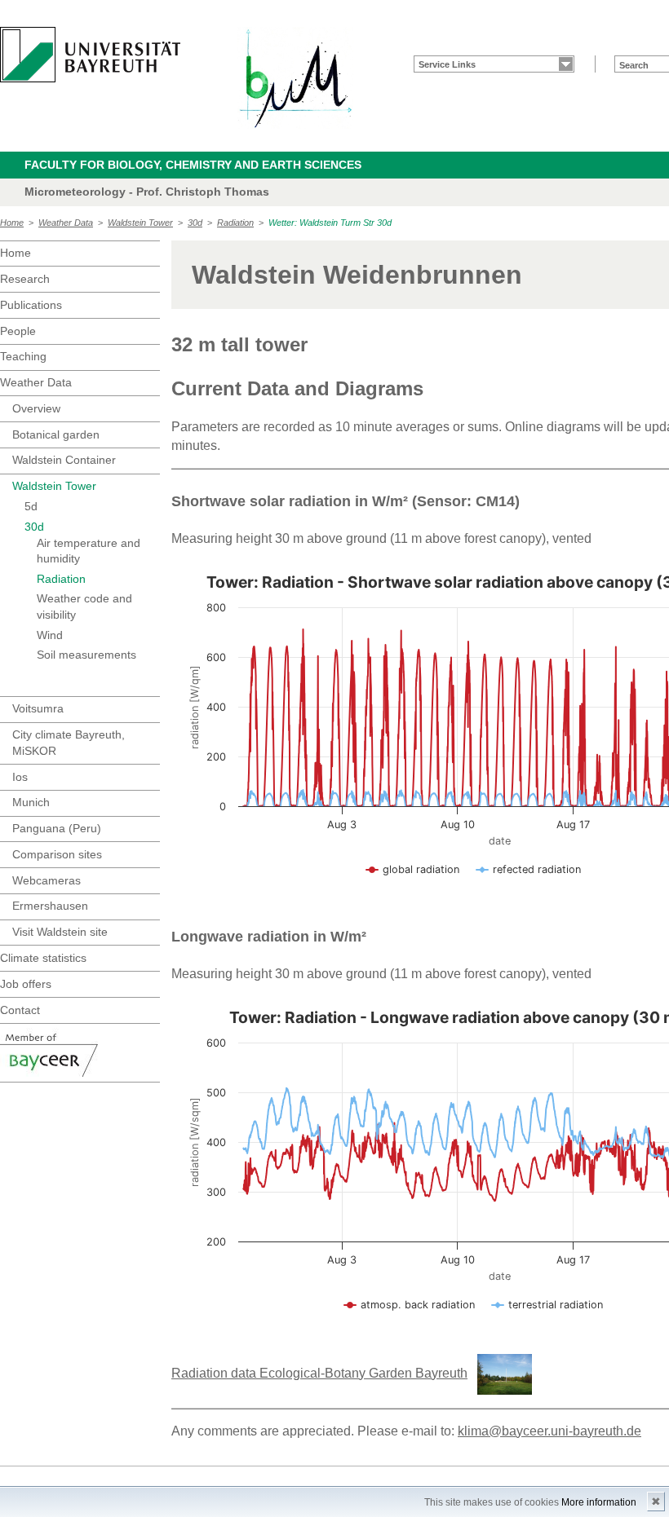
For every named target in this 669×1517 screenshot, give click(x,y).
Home (12, 222)
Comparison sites (57, 854)
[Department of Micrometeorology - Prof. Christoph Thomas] (295, 78)
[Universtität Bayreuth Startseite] (90, 54)
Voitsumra (38, 708)
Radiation (235, 222)
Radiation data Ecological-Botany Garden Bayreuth (319, 1373)
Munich (31, 802)
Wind (50, 635)
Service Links (447, 64)
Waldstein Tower (140, 222)
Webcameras (46, 880)
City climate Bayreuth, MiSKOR (68, 742)
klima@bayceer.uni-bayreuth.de (549, 1431)
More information (598, 1502)
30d (195, 222)
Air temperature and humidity (88, 551)
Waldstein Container (64, 459)
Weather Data (65, 222)
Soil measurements (86, 654)
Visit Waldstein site (60, 931)
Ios (20, 776)
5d (31, 506)
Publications (31, 304)
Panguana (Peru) (56, 828)
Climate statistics (43, 957)
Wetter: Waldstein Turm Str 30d (330, 222)
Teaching (23, 356)
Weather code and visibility (84, 606)
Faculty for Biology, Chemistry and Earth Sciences (192, 164)
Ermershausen (50, 905)
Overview (36, 408)
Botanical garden (56, 434)
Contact (20, 1009)
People (18, 330)
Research (25, 278)
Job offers (25, 983)
